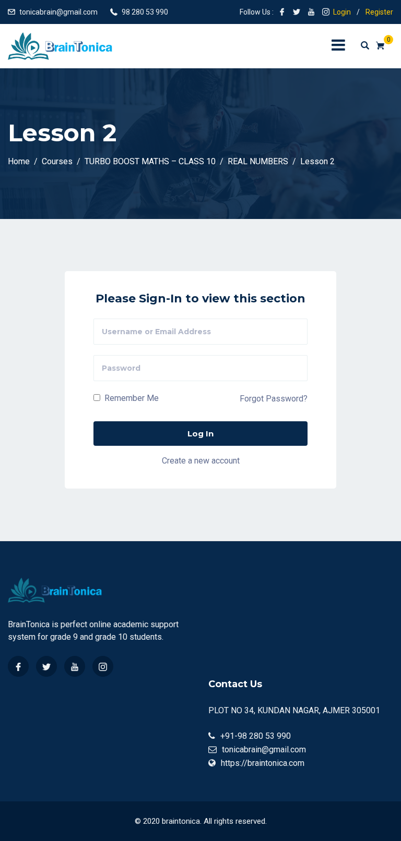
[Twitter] (46, 666)
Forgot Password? (274, 399)
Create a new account (201, 461)
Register (379, 12)
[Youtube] (74, 666)
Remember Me (130, 398)
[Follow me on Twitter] (296, 12)
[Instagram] (102, 666)
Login (342, 12)
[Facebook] (18, 666)
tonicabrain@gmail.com (58, 12)
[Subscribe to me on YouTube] (311, 12)
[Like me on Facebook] (282, 12)
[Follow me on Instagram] (325, 12)
